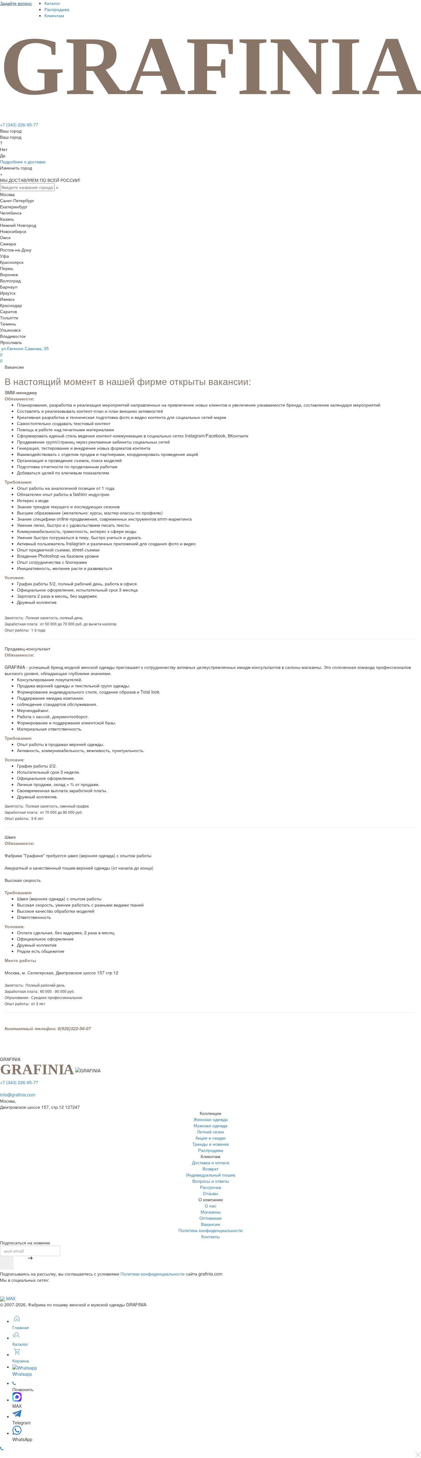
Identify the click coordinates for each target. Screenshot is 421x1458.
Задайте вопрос (16, 3)
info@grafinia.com (17, 1094)
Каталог (52, 3)
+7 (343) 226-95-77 (19, 124)
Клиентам (54, 15)
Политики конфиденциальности (153, 1274)
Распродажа (56, 9)
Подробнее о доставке (23, 161)
